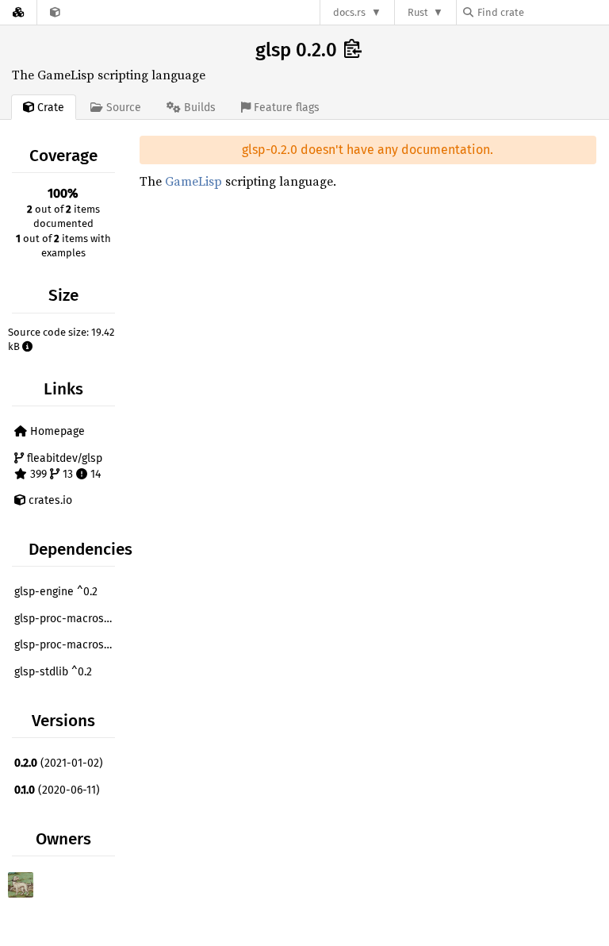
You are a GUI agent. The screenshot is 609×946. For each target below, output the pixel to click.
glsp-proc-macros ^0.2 (66, 618)
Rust (418, 12)
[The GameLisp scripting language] (55, 12)
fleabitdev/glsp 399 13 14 (63, 466)
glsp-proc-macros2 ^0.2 (66, 645)
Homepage (56, 431)
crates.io (48, 500)
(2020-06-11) (57, 790)
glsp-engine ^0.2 (56, 591)
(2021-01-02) (58, 763)
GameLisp (193, 181)
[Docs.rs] (18, 12)
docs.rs (349, 12)
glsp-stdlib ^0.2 (53, 672)
